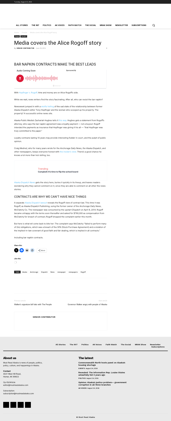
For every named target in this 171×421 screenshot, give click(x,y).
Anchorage (34, 272)
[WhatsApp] (35, 54)
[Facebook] (140, 1)
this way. (63, 120)
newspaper (61, 272)
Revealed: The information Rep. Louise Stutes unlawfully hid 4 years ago (101, 373)
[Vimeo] (151, 1)
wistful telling (47, 106)
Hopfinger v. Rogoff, (28, 92)
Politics (82, 378)
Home (16, 32)
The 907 (23, 36)
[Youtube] (155, 1)
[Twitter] (147, 1)
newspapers (73, 272)
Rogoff (83, 272)
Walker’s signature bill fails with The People (33, 304)
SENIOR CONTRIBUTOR (25, 48)
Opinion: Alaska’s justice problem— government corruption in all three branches (102, 383)
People (24, 32)
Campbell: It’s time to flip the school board (58, 171)
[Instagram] (144, 1)
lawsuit (36, 202)
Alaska (24, 272)
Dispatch (44, 272)
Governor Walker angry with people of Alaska (87, 304)
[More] (41, 54)
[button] (153, 25)
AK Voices (82, 388)
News (52, 272)
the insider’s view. (68, 151)
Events (81, 368)
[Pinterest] (29, 54)
